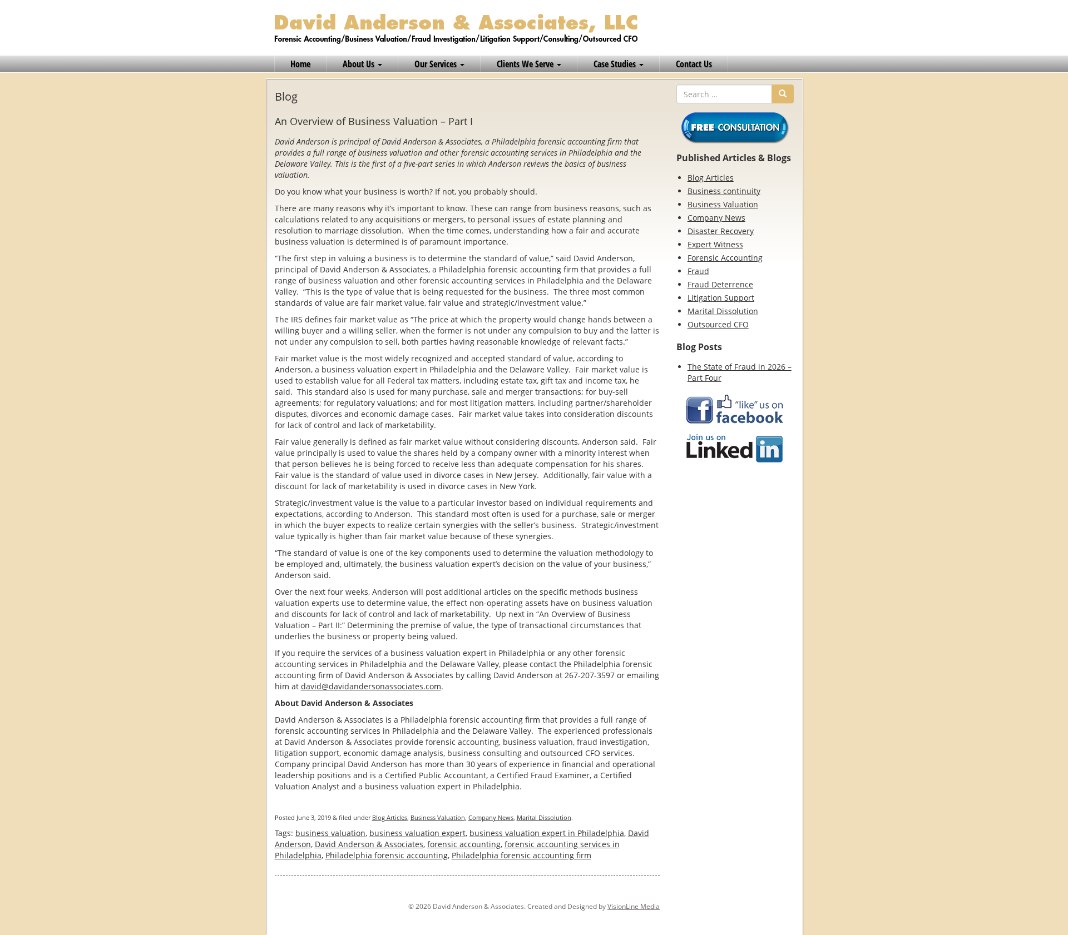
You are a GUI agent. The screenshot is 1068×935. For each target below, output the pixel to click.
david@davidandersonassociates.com (371, 686)
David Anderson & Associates (369, 844)
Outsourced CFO (718, 324)
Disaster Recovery (721, 231)
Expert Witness (715, 244)
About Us (360, 64)
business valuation (330, 833)
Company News (490, 817)
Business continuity (724, 191)
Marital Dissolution (544, 817)
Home (300, 64)
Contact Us (694, 64)
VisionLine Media (633, 906)
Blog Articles (389, 817)
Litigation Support (721, 297)
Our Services (436, 64)
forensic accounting (464, 844)
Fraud (698, 271)
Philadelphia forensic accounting (386, 855)
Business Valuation (438, 817)
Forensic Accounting (725, 257)
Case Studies (616, 64)
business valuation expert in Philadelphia (546, 833)
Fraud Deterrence (720, 284)
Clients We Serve (526, 64)
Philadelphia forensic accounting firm (521, 855)
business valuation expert (417, 833)
